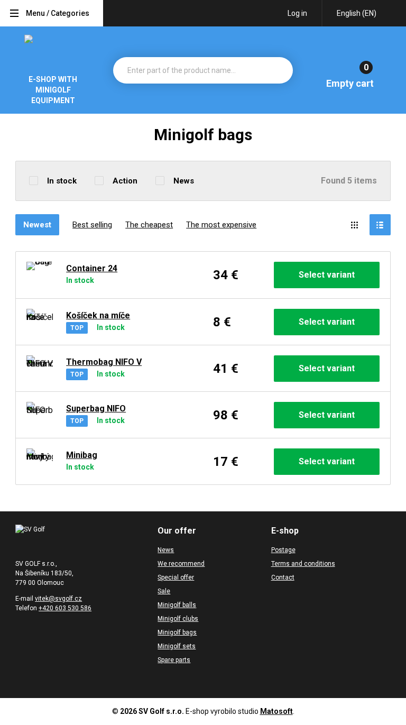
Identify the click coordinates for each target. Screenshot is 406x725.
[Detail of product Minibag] (39, 461)
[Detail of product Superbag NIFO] (39, 415)
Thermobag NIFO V (104, 362)
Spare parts (174, 660)
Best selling (92, 225)
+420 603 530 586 (65, 608)
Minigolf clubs (178, 618)
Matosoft (276, 711)
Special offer (176, 577)
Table (354, 224)
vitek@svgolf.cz (58, 598)
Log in (297, 13)
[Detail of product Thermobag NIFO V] (39, 368)
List (380, 224)
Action (125, 181)
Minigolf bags (177, 632)
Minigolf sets (177, 646)
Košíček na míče (98, 315)
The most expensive (221, 225)
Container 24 (91, 268)
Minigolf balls (177, 605)
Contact (282, 577)
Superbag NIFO (96, 408)
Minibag (81, 455)
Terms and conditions (303, 563)
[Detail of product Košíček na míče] (39, 322)
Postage (283, 550)
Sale (164, 591)
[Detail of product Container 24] (39, 275)
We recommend (181, 563)
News (183, 181)
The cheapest (149, 225)
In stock (62, 181)
